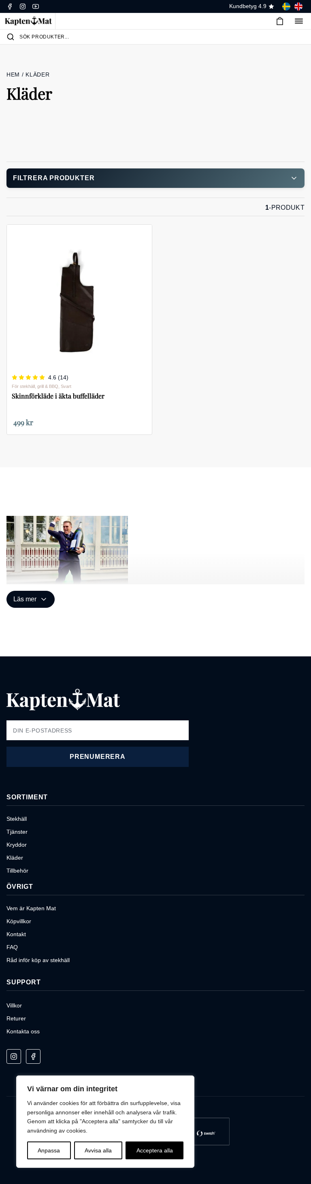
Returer (16, 1018)
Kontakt (16, 934)
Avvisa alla (98, 1150)
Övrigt (19, 886)
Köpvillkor (18, 921)
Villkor (14, 1005)
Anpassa (49, 1150)
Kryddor (16, 844)
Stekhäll (16, 819)
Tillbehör (17, 870)
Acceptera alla (154, 1150)
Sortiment (27, 797)
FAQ (12, 947)
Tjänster (17, 831)
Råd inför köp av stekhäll (38, 960)
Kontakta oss (23, 1031)
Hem (14, 74)
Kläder (14, 857)
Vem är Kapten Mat (31, 908)
